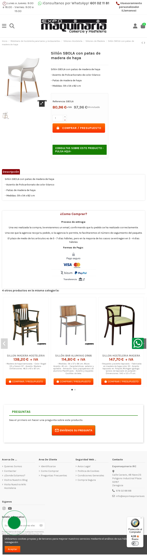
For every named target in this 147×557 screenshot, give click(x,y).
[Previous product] (142, 42)
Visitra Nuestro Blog (15, 480)
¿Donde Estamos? (14, 475)
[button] (72, 389)
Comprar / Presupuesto (81, 128)
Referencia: (59, 101)
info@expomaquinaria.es (130, 496)
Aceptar (12, 549)
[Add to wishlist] (20, 350)
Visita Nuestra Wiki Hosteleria (15, 486)
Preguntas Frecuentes (54, 475)
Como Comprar (50, 471)
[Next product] (144, 42)
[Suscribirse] (41, 525)
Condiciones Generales (91, 475)
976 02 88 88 (123, 490)
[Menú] (141, 519)
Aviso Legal (84, 466)
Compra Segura (87, 480)
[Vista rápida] (31, 350)
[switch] (135, 543)
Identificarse (48, 466)
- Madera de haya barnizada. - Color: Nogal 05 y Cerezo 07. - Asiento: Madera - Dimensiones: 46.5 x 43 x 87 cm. (25, 366)
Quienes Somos (13, 466)
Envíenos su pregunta (76, 430)
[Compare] (25, 350)
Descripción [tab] (11, 171)
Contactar (10, 471)
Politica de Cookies (88, 471)
